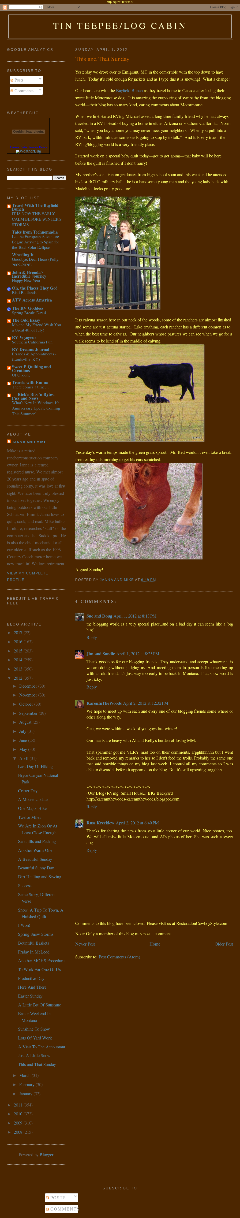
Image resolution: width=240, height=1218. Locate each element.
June (23, 740)
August (26, 722)
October (26, 704)
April (24, 758)
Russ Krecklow (100, 822)
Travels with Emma (30, 382)
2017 (18, 632)
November (28, 695)
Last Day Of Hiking (35, 766)
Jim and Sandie (100, 653)
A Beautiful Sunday (35, 859)
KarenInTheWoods (104, 703)
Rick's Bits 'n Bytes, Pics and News (33, 396)
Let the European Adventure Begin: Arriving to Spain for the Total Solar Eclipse (35, 242)
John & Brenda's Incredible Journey (29, 274)
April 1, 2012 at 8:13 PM (135, 616)
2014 (18, 660)
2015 (18, 651)
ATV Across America (32, 300)
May (23, 749)
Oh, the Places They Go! (34, 288)
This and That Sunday (37, 1064)
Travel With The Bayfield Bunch (35, 207)
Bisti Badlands (24, 292)
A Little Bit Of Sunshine (39, 1005)
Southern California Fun (32, 342)
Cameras (33, 147)
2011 (18, 1105)
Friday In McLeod (33, 952)
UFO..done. (21, 375)
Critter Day (28, 790)
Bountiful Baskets (33, 943)
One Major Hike (32, 808)
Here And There (32, 987)
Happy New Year (26, 280)
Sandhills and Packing (37, 841)
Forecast (14, 147)
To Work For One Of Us (39, 969)
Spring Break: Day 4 (29, 312)
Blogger (46, 1154)
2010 (18, 1114)
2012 (18, 678)
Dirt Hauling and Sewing (39, 876)
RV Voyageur (24, 337)
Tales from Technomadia (35, 232)
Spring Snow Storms (35, 934)
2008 (18, 1132)
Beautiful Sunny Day (36, 868)
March (25, 1075)
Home (155, 944)
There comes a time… (30, 387)
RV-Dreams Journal (30, 349)
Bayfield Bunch (126, 90)
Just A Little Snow (34, 1055)
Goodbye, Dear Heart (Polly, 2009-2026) (35, 261)
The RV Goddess (27, 308)
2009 (18, 1123)
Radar (24, 147)
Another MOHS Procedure (41, 960)
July (23, 731)
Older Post (224, 944)
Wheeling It (23, 254)
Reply (91, 637)
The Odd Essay (26, 320)
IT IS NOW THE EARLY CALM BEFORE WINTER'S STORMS (37, 219)
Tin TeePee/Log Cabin (120, 25)
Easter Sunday (30, 996)
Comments (23, 90)
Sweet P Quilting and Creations (31, 368)
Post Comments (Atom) (119, 957)
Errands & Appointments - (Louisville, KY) (34, 356)
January (26, 1093)
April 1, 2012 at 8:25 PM (137, 653)
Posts (18, 80)
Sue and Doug (99, 616)
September (29, 713)
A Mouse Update (33, 799)
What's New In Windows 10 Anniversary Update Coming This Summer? (36, 408)
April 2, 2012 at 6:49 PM (137, 823)
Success (24, 885)
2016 (18, 641)
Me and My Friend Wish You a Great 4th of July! (36, 327)
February (27, 1084)
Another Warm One (35, 850)
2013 (18, 669)
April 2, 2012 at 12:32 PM (145, 703)
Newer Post (85, 944)
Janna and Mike (29, 442)
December (28, 686)
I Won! (24, 925)
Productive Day (31, 978)
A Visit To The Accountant (41, 1047)
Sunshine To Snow (34, 1029)
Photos (43, 147)
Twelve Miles (29, 817)
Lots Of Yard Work (35, 1038)
